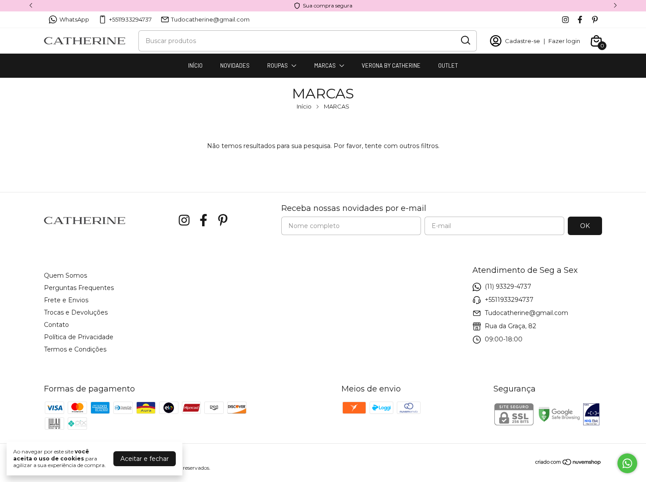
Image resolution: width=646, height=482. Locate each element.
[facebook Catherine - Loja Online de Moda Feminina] (580, 19)
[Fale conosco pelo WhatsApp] (627, 463)
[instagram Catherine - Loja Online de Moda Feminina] (565, 19)
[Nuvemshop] (568, 464)
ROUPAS (277, 65)
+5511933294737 (130, 19)
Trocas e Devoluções (76, 312)
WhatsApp (74, 19)
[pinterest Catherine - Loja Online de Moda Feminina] (595, 19)
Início (304, 106)
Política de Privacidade (78, 337)
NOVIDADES (235, 65)
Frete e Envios (66, 300)
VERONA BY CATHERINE (391, 65)
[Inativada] (591, 415)
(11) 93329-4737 (508, 286)
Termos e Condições (75, 349)
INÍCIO (195, 65)
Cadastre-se (522, 40)
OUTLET (448, 65)
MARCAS (325, 65)
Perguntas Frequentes (79, 288)
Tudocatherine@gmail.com (210, 19)
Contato (56, 325)
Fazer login (564, 40)
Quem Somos (65, 275)
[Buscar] (464, 40)
